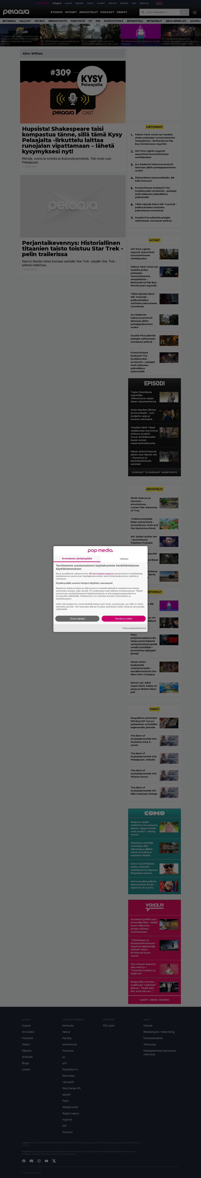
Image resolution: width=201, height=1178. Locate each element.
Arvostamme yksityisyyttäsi (77, 558)
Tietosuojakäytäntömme (134, 628)
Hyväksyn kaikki (123, 618)
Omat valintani (77, 618)
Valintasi (124, 558)
